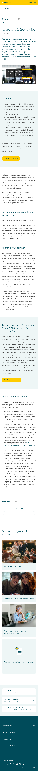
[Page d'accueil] (8, 2)
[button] (34, 2)
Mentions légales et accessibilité (25, 768)
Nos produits (7, 726)
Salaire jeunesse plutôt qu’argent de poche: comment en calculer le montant (19, 445)
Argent (6, 8)
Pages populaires (9, 732)
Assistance (7, 739)
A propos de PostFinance (11, 746)
